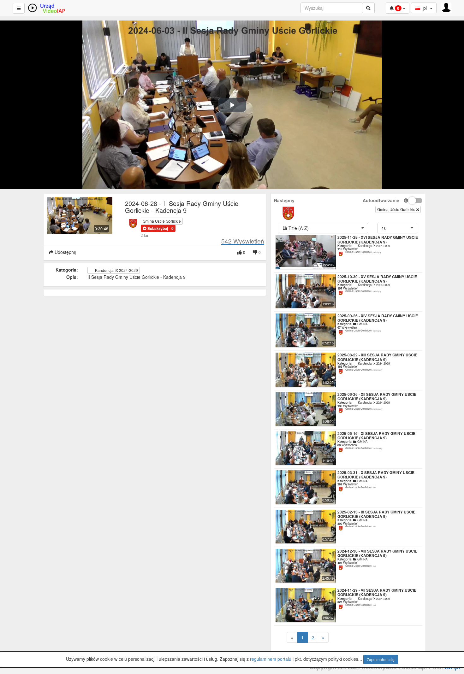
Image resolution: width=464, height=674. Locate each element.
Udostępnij (64, 252)
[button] (155, 228)
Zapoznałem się (381, 659)
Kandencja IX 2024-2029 (116, 270)
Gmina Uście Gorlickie (162, 221)
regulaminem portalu (270, 659)
